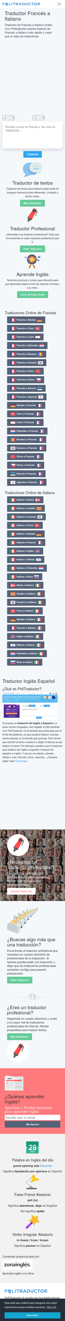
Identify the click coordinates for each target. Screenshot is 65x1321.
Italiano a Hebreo (25, 559)
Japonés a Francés (26, 482)
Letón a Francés (25, 422)
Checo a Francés (25, 465)
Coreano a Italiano (26, 602)
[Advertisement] (32, 77)
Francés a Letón (25, 336)
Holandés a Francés (27, 430)
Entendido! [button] (32, 1315)
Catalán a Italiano (26, 593)
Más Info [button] (51, 1307)
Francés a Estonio (26, 388)
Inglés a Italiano (25, 636)
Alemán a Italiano (25, 619)
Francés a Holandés (27, 345)
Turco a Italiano (25, 610)
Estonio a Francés (26, 473)
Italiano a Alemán (25, 533)
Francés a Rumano (26, 354)
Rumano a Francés (26, 439)
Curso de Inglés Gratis (33, 294)
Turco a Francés (25, 413)
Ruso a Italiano (24, 662)
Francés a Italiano (26, 627)
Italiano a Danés (25, 499)
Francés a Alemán (26, 319)
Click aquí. (22, 761)
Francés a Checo (25, 379)
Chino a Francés (25, 456)
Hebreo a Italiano (25, 644)
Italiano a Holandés (27, 567)
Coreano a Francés (26, 447)
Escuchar (46, 1166)
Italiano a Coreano (26, 516)
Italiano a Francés (26, 542)
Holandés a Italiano (27, 653)
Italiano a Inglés (25, 550)
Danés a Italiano (25, 585)
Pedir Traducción (32, 248)
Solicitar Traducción (21, 891)
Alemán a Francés (26, 405)
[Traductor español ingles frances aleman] (21, 4)
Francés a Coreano (26, 362)
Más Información (32, 203)
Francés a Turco (25, 328)
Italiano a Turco (25, 525)
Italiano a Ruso (24, 576)
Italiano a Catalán (26, 508)
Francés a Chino (25, 371)
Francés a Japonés (26, 396)
